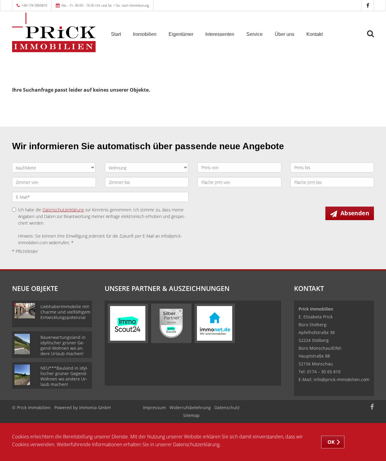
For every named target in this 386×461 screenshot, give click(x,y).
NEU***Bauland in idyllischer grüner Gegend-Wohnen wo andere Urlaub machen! (64, 376)
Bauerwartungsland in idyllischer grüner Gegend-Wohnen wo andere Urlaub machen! (63, 345)
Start (116, 34)
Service (254, 34)
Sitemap (191, 415)
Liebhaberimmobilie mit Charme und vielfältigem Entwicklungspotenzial (65, 312)
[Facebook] (367, 5)
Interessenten (219, 34)
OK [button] (331, 442)
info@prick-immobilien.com (341, 379)
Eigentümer (181, 34)
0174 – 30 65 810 (323, 371)
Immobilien (145, 34)
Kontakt (314, 34)
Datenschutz (227, 407)
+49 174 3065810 (34, 5)
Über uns (284, 34)
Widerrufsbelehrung (190, 407)
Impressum (154, 407)
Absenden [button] (354, 213)
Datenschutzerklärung (63, 210)
